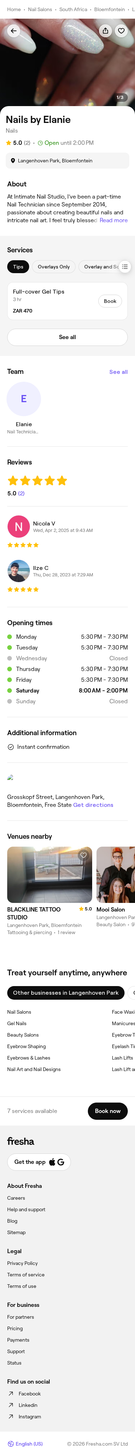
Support (16, 1351)
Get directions (93, 805)
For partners (20, 1317)
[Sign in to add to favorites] (121, 30)
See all (118, 372)
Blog (12, 1221)
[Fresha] (67, 1141)
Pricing (15, 1328)
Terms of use (21, 1286)
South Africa (73, 9)
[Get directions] (67, 781)
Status (14, 1363)
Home (14, 9)
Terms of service (26, 1274)
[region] (67, 67)
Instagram (30, 1416)
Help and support (26, 1209)
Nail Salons (40, 9)
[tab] (18, 266)
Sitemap (16, 1232)
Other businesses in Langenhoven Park (66, 993)
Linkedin (28, 1405)
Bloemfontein (109, 9)
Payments (18, 1340)
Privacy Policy (22, 1263)
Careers (16, 1198)
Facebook (30, 1393)
